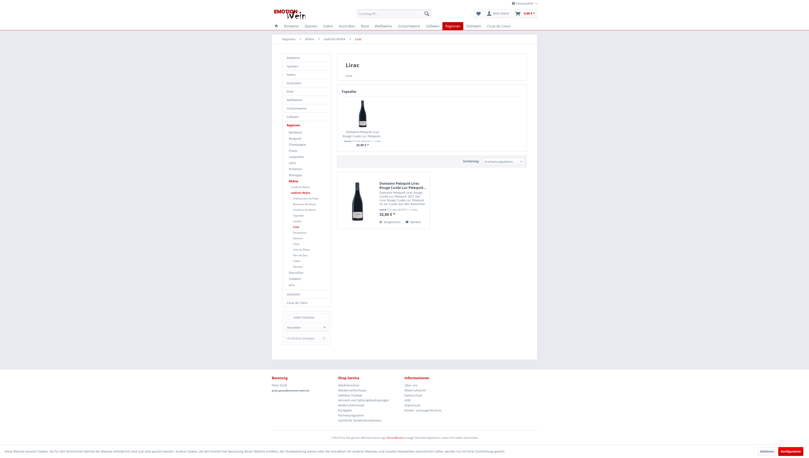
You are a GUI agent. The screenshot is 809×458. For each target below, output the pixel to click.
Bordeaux (295, 132)
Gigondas (298, 215)
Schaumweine (297, 108)
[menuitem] (394, 13)
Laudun (297, 221)
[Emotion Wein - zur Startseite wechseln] (290, 14)
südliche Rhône (300, 193)
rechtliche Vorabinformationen (360, 420)
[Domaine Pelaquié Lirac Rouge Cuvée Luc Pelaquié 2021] (363, 113)
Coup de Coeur (297, 303)
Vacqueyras (300, 232)
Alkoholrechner (349, 385)
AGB (407, 400)
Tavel (296, 244)
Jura (292, 285)
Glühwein (293, 294)
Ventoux (298, 238)
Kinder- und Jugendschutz (423, 410)
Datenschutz (413, 395)
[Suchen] (426, 13)
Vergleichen (391, 222)
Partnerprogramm (351, 415)
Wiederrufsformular (352, 390)
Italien (291, 75)
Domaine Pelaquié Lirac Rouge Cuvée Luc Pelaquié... (362, 134)
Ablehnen (767, 451)
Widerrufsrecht (415, 390)
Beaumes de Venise (304, 204)
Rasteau (298, 266)
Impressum (412, 405)
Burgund (295, 138)
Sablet (296, 261)
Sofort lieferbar (304, 317)
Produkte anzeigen (301, 338)
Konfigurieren (791, 451)
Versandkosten (395, 437)
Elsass (293, 151)
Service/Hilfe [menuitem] (524, 3)
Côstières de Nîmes (304, 210)
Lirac (296, 227)
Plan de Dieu (300, 255)
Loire (292, 163)
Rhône (293, 181)
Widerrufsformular (351, 405)
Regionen (293, 125)
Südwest (295, 279)
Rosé (290, 91)
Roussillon (296, 273)
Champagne (297, 145)
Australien (294, 83)
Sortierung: (471, 161)
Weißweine (294, 100)
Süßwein (293, 117)
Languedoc (296, 157)
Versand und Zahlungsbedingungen (363, 400)
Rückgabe (345, 410)
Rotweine (293, 58)
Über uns (411, 385)
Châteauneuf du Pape (305, 198)
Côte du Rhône (301, 249)
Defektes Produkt (350, 395)
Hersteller (294, 328)
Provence (295, 169)
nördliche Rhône (300, 187)
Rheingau (295, 175)
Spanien (292, 66)
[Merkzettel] (478, 13)
